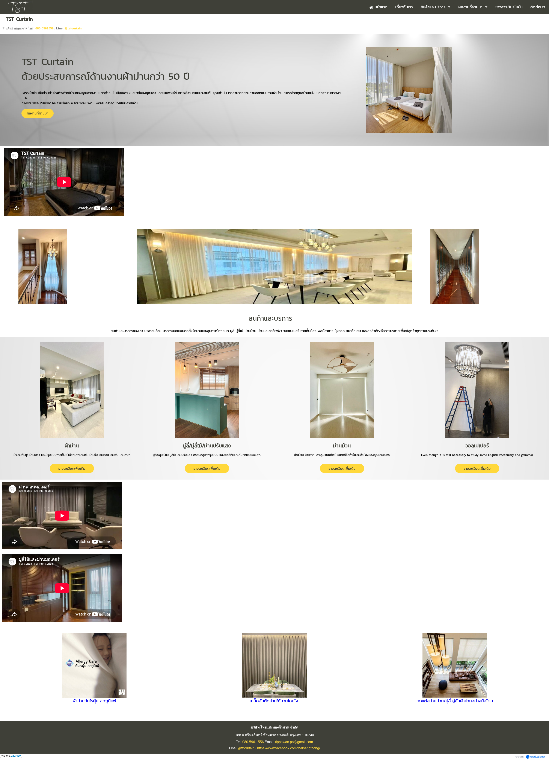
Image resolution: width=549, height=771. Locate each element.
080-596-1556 (253, 742)
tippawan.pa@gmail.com (294, 742)
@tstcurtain (73, 28)
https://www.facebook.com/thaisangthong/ (288, 748)
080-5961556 (44, 28)
